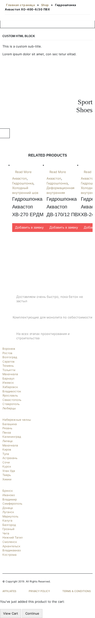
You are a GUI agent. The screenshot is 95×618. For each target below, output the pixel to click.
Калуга (7, 520)
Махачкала (10, 374)
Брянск (7, 490)
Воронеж (8, 348)
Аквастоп (19, 178)
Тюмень (8, 365)
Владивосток (11, 391)
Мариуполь (10, 516)
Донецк (7, 508)
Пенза (6, 432)
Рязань (7, 428)
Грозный (8, 529)
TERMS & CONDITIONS (76, 591)
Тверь (6, 475)
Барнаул (8, 378)
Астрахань (9, 458)
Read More (23, 172)
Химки (6, 479)
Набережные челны (16, 419)
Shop (45, 5)
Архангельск (11, 546)
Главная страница (20, 5)
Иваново (8, 495)
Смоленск (9, 542)
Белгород (9, 525)
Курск (6, 466)
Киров (6, 449)
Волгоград (9, 357)
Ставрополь (10, 404)
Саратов (8, 361)
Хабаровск (10, 387)
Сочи (6, 462)
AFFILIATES (9, 591)
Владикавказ (11, 550)
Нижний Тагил (12, 537)
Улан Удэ (8, 471)
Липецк (7, 441)
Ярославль (10, 395)
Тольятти (8, 370)
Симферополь (12, 503)
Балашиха (9, 424)
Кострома (9, 554)
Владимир (9, 499)
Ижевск (8, 382)
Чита (5, 533)
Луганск (8, 512)
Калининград (11, 436)
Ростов (7, 353)
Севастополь (11, 400)
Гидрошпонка (22, 183)
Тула (5, 454)
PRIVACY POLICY (39, 591)
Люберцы (9, 408)
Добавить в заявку (29, 227)
